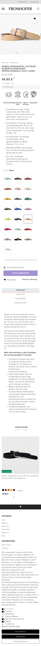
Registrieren (5, 526)
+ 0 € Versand (7, 87)
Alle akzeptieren (20, 632)
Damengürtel (14, 63)
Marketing (9, 614)
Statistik (8, 612)
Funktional (9, 624)
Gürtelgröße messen (15, 268)
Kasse (3, 536)
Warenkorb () (34, 2)
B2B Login (5, 523)
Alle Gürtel (5, 63)
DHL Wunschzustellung (14, 619)
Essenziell (9, 609)
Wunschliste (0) (22, 2)
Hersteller (20, 303)
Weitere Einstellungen (11, 627)
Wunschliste (33, 18)
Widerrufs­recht (6, 545)
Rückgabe (20, 299)
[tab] (20, 290)
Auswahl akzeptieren (20, 642)
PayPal (8, 622)
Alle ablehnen (20, 637)
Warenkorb (5, 533)
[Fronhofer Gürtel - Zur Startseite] (20, 10)
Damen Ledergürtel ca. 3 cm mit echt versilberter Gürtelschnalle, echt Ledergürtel (20, 477)
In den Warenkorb (20, 273)
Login (3, 520)
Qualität (20, 294)
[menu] (3, 8)
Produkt (20, 290)
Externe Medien (11, 617)
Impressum (5, 548)
